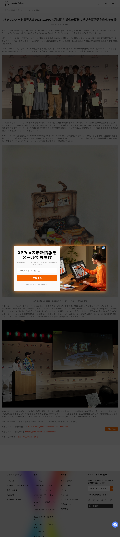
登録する (37, 277)
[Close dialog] (103, 248)
